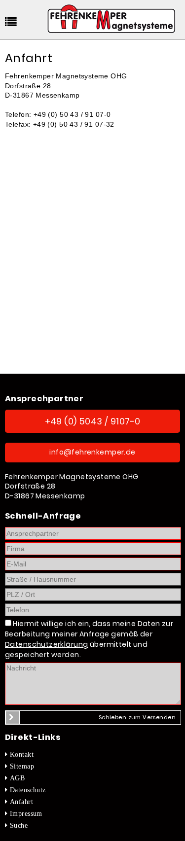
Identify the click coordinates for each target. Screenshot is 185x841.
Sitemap (22, 766)
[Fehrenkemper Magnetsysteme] (111, 21)
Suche (19, 825)
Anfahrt (21, 801)
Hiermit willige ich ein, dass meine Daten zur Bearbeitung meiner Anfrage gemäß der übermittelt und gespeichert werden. (89, 639)
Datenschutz (28, 789)
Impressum (26, 813)
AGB (17, 777)
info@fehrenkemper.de (92, 452)
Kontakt (22, 754)
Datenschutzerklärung (46, 644)
